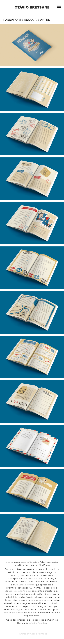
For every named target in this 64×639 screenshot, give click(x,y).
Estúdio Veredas (37, 622)
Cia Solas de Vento (24, 584)
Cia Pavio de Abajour (20, 590)
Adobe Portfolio (38, 633)
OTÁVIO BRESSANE (32, 7)
